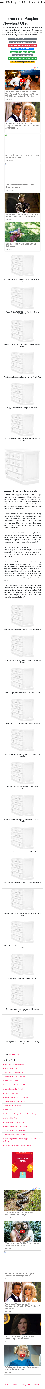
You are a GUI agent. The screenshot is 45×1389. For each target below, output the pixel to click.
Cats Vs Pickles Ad (9, 1110)
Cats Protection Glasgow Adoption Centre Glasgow (20, 1114)
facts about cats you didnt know (22, 49)
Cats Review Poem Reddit (12, 1105)
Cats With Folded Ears (10, 1093)
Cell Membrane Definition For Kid (14, 1085)
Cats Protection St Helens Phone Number (17, 1097)
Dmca (6, 1384)
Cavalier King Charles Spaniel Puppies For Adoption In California (21, 1140)
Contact (14, 1384)
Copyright (37, 1384)
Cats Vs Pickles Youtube (11, 1118)
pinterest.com (14, 1054)
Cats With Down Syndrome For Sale (15, 1126)
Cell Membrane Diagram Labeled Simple (17, 1145)
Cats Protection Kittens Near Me (14, 1076)
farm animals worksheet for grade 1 (23, 52)
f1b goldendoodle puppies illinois (22, 62)
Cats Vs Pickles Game (10, 1081)
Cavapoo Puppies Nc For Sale (13, 1089)
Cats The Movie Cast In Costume (14, 1130)
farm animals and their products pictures (22, 45)
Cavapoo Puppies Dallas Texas (13, 1064)
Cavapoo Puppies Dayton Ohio (13, 1072)
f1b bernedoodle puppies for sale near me (22, 39)
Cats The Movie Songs (10, 1068)
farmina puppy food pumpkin (22, 55)
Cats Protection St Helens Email (14, 1101)
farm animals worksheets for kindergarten (22, 58)
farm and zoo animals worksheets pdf (22, 42)
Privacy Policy (25, 1384)
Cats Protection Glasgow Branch (14, 1122)
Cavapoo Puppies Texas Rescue (14, 1134)
